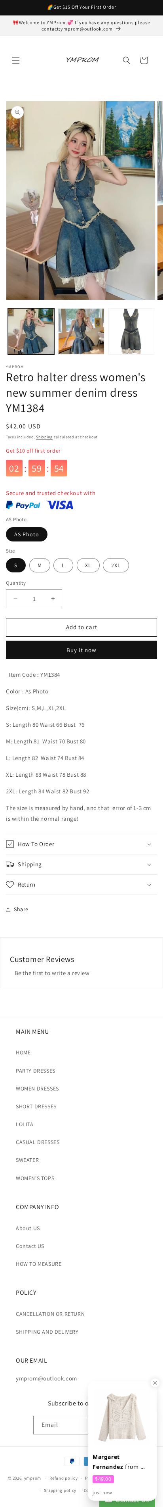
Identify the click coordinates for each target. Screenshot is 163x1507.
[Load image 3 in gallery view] (131, 331)
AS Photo (26, 534)
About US (28, 1228)
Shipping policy (60, 1490)
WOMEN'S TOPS (35, 1178)
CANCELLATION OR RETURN (50, 1313)
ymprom (32, 1478)
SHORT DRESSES (36, 1106)
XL (88, 565)
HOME (23, 1052)
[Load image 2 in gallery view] (81, 331)
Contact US (30, 1246)
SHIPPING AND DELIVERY (47, 1331)
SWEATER (27, 1159)
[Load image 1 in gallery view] (31, 331)
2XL (116, 565)
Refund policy (63, 1478)
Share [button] (21, 909)
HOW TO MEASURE (38, 1263)
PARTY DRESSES (35, 1070)
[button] (16, 60)
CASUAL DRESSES (37, 1142)
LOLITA (25, 1124)
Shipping (44, 437)
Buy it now (81, 650)
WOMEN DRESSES (37, 1088)
